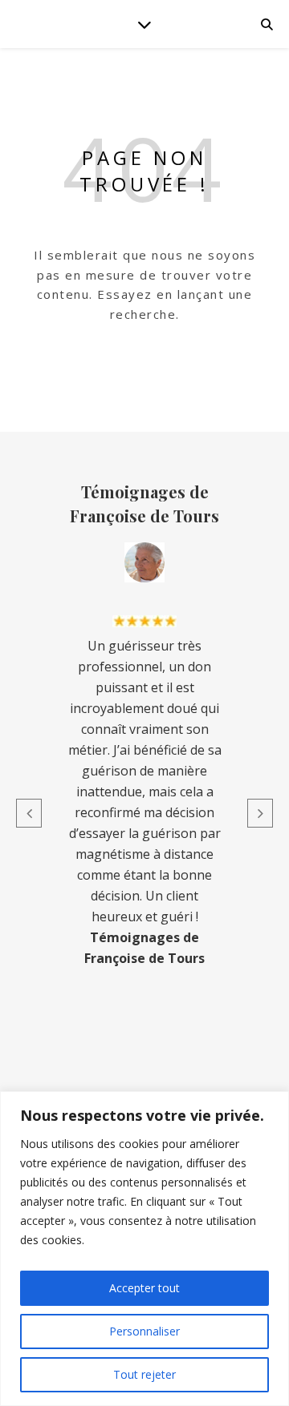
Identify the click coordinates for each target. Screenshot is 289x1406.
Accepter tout (144, 1287)
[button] (29, 813)
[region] (144, 1248)
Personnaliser (144, 1331)
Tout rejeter (144, 1374)
